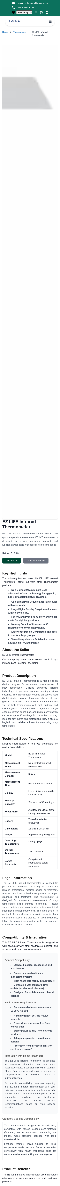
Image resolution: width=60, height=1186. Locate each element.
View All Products (36, 560)
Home (5, 32)
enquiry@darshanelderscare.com (33, 3)
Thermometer (19, 32)
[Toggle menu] (50, 22)
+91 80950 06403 (26, 7)
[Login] (46, 12)
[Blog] (36, 12)
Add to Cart (11, 560)
